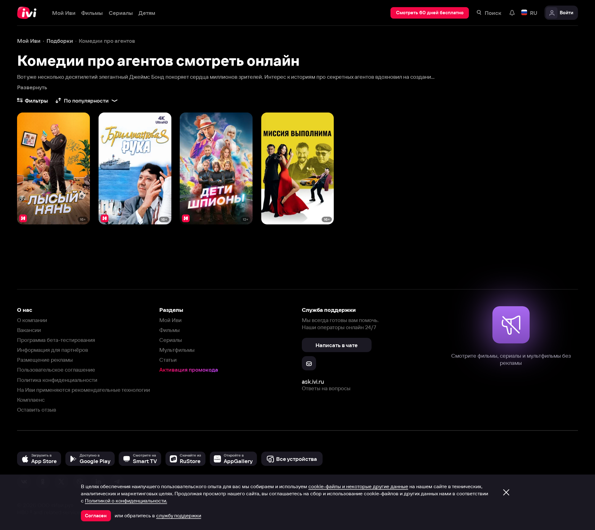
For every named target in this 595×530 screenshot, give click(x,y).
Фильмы (169, 330)
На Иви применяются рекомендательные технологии (83, 390)
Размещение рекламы (45, 360)
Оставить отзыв (36, 410)
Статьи (168, 360)
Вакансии (29, 330)
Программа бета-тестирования (56, 340)
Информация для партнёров (52, 350)
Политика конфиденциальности (57, 380)
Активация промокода (188, 370)
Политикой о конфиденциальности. (126, 500)
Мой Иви (170, 320)
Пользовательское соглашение (56, 370)
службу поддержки (178, 515)
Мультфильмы (177, 350)
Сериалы (170, 340)
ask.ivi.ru (313, 381)
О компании (32, 320)
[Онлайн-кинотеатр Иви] (29, 12)
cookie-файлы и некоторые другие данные (358, 486)
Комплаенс (31, 400)
